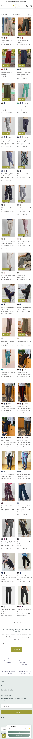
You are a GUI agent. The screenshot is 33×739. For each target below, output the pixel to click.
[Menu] (1, 7)
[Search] (5, 7)
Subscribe (16, 651)
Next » (19, 623)
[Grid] (29, 16)
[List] (31, 16)
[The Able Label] (16, 7)
